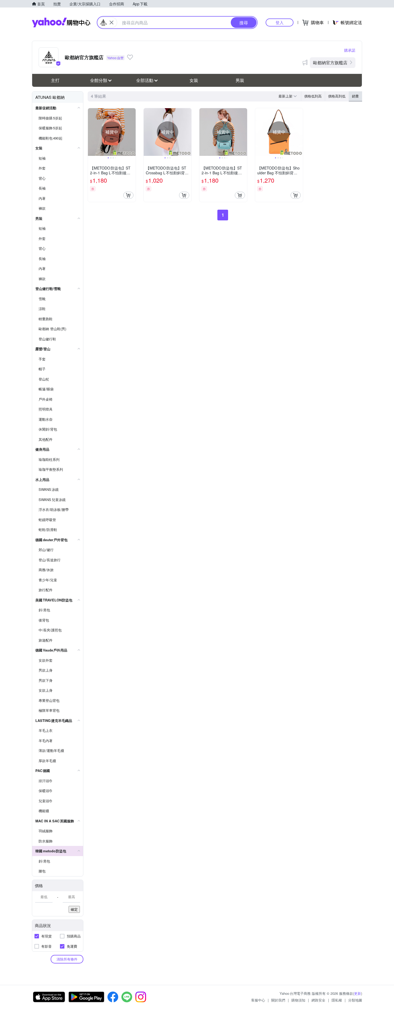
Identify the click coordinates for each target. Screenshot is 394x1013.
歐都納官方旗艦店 (330, 62)
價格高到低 (336, 96)
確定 (74, 909)
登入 (280, 22)
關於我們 (278, 1000)
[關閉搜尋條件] (111, 22)
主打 (55, 80)
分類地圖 (355, 1000)
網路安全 (318, 1000)
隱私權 (337, 1000)
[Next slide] (132, 132)
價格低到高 (313, 96)
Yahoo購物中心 (61, 22)
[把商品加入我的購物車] (128, 195)
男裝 (240, 80)
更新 (357, 993)
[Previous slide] (91, 132)
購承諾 (349, 50)
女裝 (193, 80)
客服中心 (258, 1000)
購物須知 (298, 1000)
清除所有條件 (67, 959)
